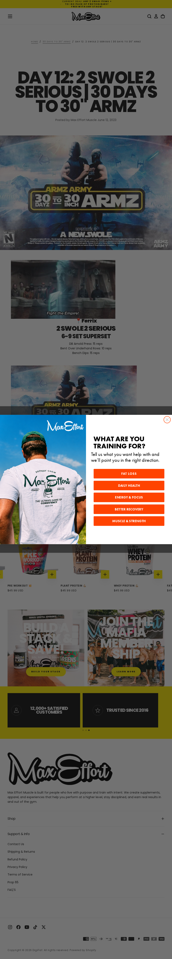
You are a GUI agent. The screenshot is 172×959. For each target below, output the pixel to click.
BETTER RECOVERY (129, 509)
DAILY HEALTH (129, 486)
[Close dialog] (167, 419)
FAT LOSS (129, 474)
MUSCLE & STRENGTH (129, 521)
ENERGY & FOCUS (129, 497)
